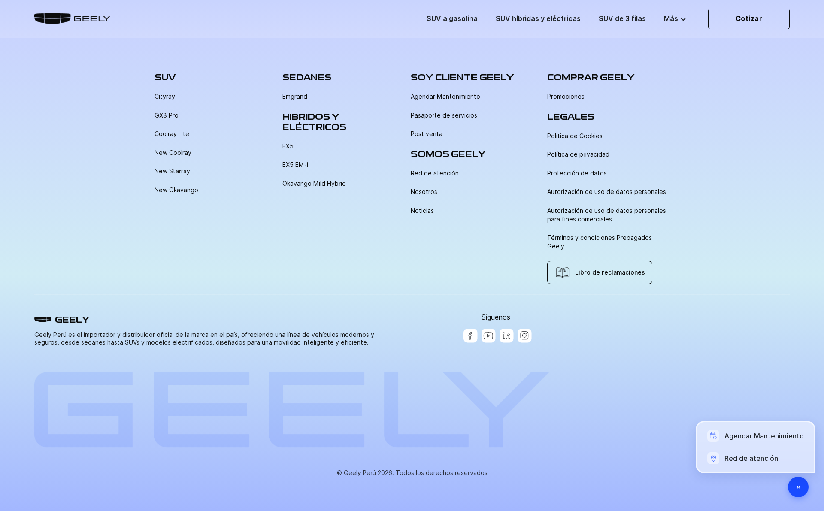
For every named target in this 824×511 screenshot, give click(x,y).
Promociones (566, 96)
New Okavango (176, 190)
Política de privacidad (578, 154)
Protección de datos (577, 173)
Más (671, 19)
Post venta (426, 133)
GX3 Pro (166, 115)
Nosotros (424, 191)
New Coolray (172, 152)
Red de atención (435, 173)
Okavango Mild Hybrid (314, 183)
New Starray (172, 171)
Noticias (422, 210)
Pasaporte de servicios (444, 115)
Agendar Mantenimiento (445, 96)
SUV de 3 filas (622, 19)
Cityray (164, 96)
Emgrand (294, 96)
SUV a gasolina (452, 19)
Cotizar (749, 19)
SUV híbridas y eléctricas (538, 19)
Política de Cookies (575, 136)
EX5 (288, 146)
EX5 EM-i (295, 164)
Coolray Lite (171, 133)
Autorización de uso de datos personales (606, 191)
